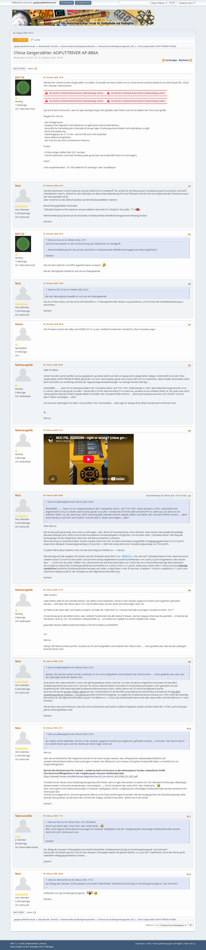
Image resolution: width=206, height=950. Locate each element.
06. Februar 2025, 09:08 (53, 495)
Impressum (140, 943)
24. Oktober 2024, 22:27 (53, 234)
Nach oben (18, 912)
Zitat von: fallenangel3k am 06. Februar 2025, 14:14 (70, 667)
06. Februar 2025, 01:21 (53, 430)
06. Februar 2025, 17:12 (53, 816)
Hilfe (149, 943)
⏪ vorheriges (169, 60)
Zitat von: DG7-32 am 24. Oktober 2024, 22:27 (68, 289)
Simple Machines (32, 944)
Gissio (19, 324)
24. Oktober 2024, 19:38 (53, 77)
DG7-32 (19, 77)
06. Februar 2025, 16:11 (53, 728)
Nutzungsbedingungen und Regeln (167, 943)
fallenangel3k (24, 365)
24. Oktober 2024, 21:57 (53, 185)
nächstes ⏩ (185, 60)
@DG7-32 (126, 556)
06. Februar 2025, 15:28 (53, 661)
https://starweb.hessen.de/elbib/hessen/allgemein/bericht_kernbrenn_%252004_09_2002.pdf (91, 776)
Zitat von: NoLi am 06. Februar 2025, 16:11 (67, 822)
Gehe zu (149, 925)
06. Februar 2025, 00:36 (53, 365)
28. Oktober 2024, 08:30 (53, 324)
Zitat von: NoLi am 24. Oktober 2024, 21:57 (67, 240)
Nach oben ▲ (190, 943)
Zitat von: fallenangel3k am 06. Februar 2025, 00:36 (70, 501)
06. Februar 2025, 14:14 (53, 590)
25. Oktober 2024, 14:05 (53, 283)
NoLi (18, 185)
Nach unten (19, 68)
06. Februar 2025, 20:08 (53, 873)
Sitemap (43, 944)
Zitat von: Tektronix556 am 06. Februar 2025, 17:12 (70, 880)
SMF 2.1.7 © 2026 (17, 944)
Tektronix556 (23, 816)
